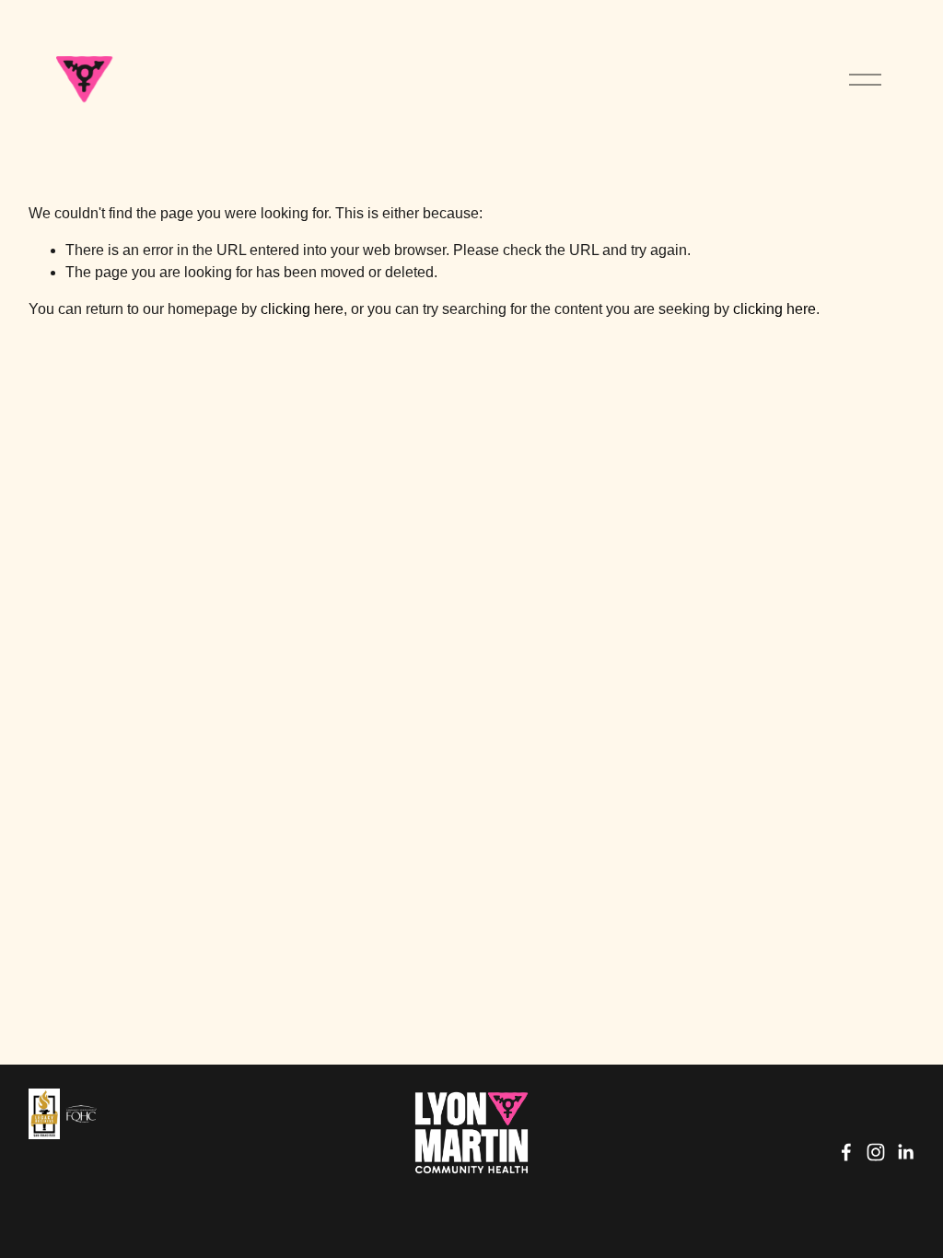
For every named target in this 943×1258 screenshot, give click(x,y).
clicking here (302, 309)
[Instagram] (876, 1152)
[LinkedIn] (905, 1152)
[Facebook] (846, 1152)
